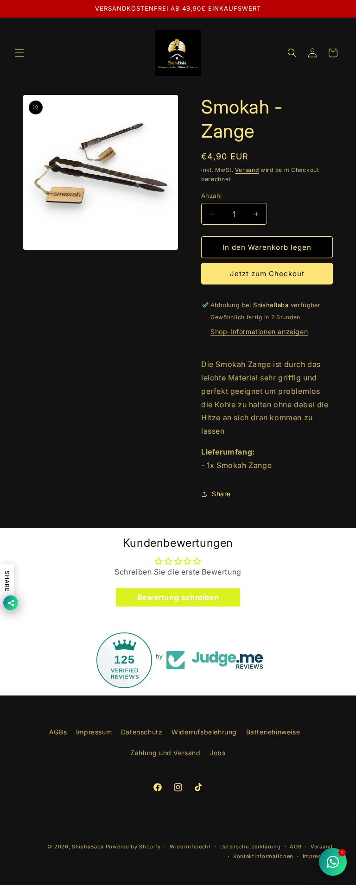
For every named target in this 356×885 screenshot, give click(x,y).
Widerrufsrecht (190, 846)
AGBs (58, 732)
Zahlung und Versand (165, 753)
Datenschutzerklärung (250, 846)
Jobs (217, 753)
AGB (295, 846)
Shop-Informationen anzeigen (259, 331)
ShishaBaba (88, 846)
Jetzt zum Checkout (267, 273)
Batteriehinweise (273, 732)
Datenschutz (142, 732)
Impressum (94, 732)
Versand (247, 169)
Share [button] (221, 494)
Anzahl (211, 195)
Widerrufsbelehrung (204, 732)
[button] (19, 53)
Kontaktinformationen (263, 856)
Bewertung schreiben (178, 597)
